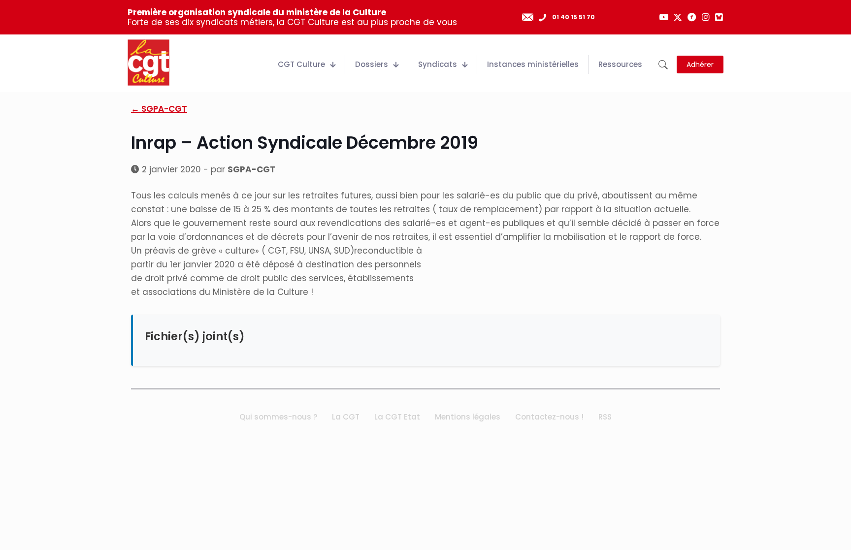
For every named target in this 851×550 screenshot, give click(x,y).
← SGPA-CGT (159, 109)
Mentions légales (467, 417)
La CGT (346, 417)
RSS (605, 417)
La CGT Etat (397, 417)
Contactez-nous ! (549, 417)
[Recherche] (663, 65)
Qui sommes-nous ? (278, 417)
